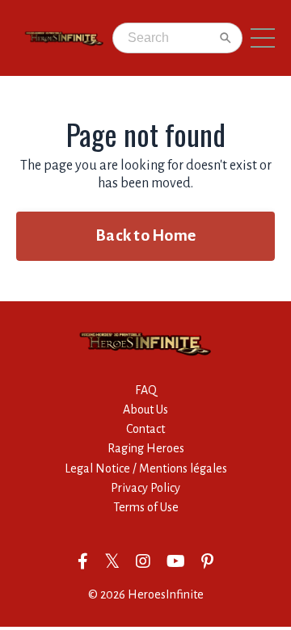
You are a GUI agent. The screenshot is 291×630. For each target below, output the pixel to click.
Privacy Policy (145, 487)
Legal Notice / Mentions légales (146, 468)
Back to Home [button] (145, 235)
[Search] (225, 38)
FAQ (146, 390)
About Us (145, 409)
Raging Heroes (146, 448)
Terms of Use (146, 507)
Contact (145, 428)
